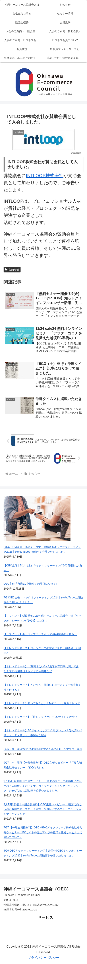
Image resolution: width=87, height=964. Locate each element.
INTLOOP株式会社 (44, 175)
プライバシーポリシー (43, 957)
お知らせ (13, 269)
